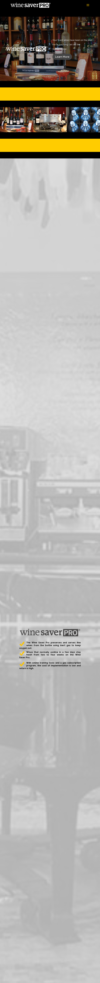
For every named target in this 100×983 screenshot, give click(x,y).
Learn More (62, 56)
